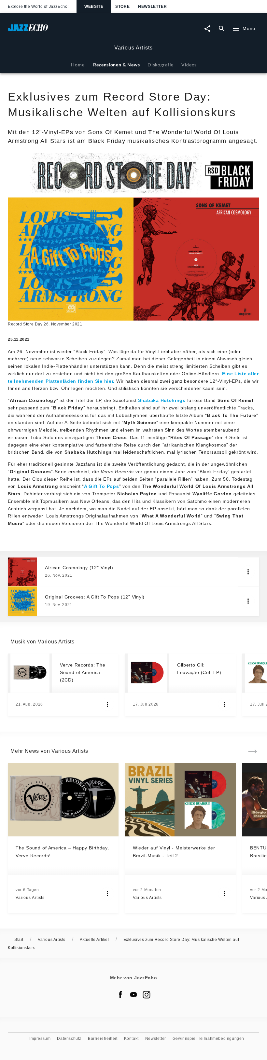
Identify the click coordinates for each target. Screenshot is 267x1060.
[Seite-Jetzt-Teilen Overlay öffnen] (207, 28)
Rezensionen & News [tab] (116, 64)
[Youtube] (133, 994)
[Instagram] (146, 994)
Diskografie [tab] (161, 64)
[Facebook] (120, 994)
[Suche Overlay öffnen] (221, 28)
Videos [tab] (189, 64)
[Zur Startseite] (71, 31)
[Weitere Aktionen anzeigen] (248, 571)
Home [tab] (77, 64)
